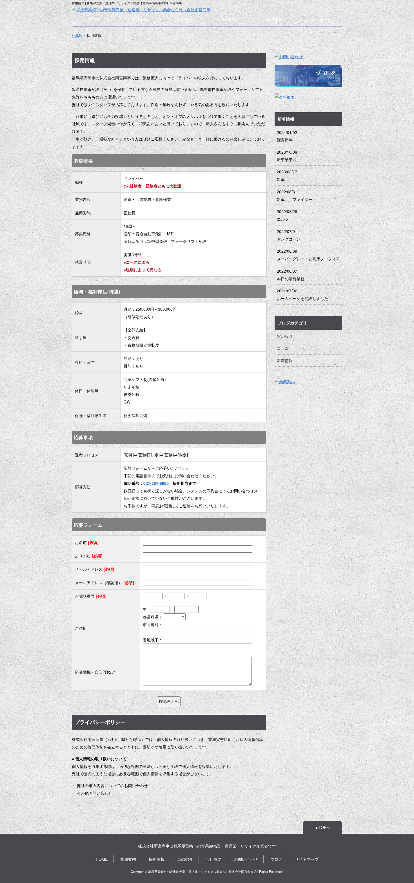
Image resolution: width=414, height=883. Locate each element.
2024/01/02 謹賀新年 (287, 136)
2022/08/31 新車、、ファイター (294, 195)
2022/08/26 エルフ (287, 215)
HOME (94, 19)
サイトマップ (307, 859)
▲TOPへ (322, 827)
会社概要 (275, 19)
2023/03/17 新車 (287, 175)
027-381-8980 (156, 483)
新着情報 (285, 360)
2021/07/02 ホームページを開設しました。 (304, 294)
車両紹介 (230, 19)
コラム (283, 348)
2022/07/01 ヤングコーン (289, 235)
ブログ (276, 859)
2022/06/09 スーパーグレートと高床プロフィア (308, 254)
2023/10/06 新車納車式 (287, 155)
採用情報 (185, 19)
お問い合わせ (319, 19)
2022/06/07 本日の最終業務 (290, 274)
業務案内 (140, 19)
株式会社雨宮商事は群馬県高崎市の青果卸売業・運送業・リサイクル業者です (207, 846)
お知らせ (285, 336)
